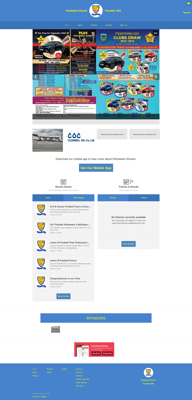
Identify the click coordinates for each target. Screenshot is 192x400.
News (80, 25)
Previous (35, 76)
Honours (79, 369)
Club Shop (79, 386)
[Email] (188, 3)
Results (109, 25)
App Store (96, 353)
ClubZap (43, 396)
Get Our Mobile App (96, 167)
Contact (64, 369)
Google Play (107, 353)
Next (156, 76)
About (49, 372)
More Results (128, 244)
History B (79, 376)
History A (79, 372)
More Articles (63, 296)
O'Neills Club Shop (82, 379)
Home (67, 25)
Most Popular (79, 198)
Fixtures (94, 25)
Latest (48, 198)
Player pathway (81, 382)
